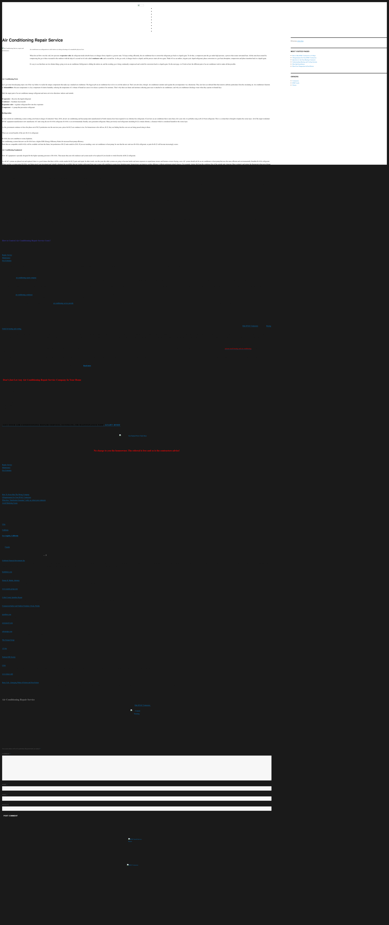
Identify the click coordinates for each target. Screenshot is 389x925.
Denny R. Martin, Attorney (11, 580)
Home (156, 8)
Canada (7, 547)
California (5, 530)
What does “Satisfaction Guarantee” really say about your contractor (24, 500)
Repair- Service (7, 255)
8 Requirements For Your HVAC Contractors (16, 497)
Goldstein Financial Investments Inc (13, 560)
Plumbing (157, 17)
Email (5, 794)
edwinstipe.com (7, 631)
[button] (201, 5)
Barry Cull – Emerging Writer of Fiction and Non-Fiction (20, 682)
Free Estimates (6, 260)
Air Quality (158, 20)
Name (5, 784)
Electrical (157, 22)
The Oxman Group (8, 640)
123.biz (4, 648)
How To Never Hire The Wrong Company (15, 494)
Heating (156, 11)
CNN (4, 665)
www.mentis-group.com (10, 589)
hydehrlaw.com (7, 572)
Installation (157, 25)
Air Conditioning (159, 14)
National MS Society (8, 657)
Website (5, 805)
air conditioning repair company (26, 277)
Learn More (112, 424)
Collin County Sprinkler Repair (12, 597)
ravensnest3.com (7, 623)
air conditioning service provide (63, 303)
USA (3, 524)
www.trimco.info (7, 674)
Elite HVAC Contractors (250, 326)
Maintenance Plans (160, 31)
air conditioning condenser (24, 295)
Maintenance (158, 28)
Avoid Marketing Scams (10, 503)
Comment (6, 754)
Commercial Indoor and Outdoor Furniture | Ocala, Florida (21, 606)
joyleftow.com (6, 614)
